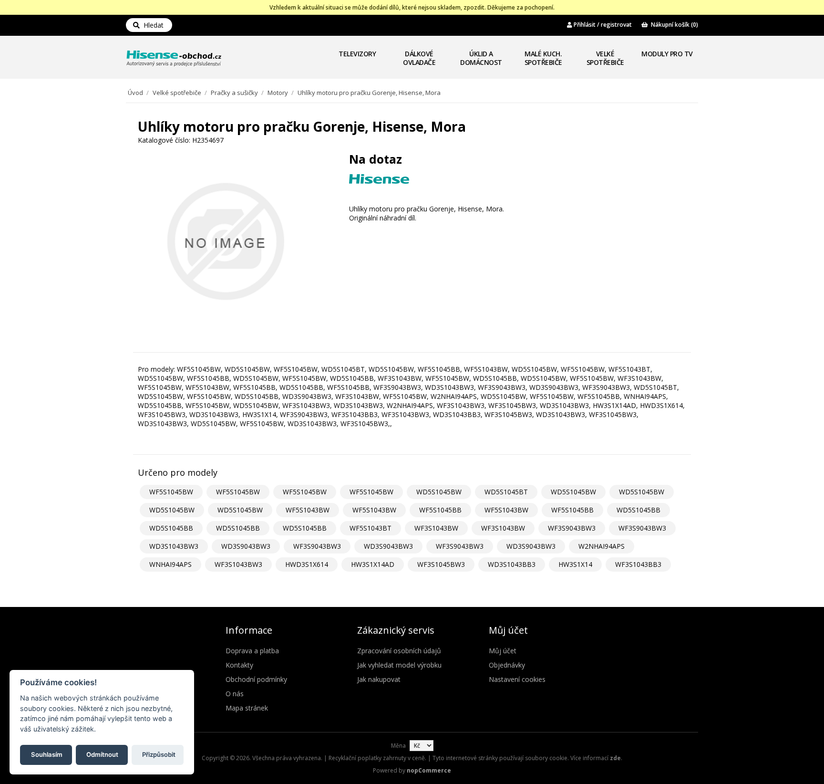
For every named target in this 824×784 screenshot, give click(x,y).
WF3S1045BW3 (441, 564)
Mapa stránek (247, 707)
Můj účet (502, 650)
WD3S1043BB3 (512, 564)
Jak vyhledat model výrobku (399, 664)
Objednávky (507, 664)
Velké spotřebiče (605, 58)
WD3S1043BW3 (173, 546)
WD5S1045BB (638, 509)
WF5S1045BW (171, 491)
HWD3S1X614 (306, 564)
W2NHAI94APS (601, 546)
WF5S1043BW (308, 509)
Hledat (152, 25)
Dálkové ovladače (419, 58)
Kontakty (239, 664)
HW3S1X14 (575, 564)
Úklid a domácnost (481, 58)
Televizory (357, 53)
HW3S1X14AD (372, 564)
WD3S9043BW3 (245, 546)
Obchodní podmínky (256, 679)
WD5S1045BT (506, 491)
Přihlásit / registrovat (602, 25)
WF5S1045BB (440, 509)
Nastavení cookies (517, 679)
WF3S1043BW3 (238, 564)
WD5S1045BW (439, 491)
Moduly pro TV (667, 53)
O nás (235, 693)
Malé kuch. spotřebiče (543, 58)
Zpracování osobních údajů (399, 650)
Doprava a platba (252, 650)
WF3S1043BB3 (638, 564)
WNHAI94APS (170, 564)
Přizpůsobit (158, 754)
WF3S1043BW (436, 528)
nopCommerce (429, 770)
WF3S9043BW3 (572, 528)
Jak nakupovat (379, 679)
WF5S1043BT (370, 528)
